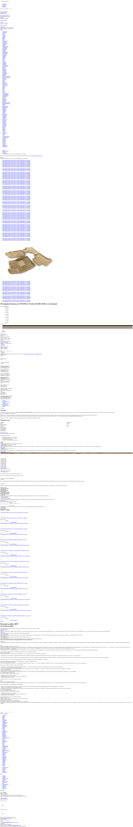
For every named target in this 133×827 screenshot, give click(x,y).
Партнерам (4, 5)
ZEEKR (3, 771)
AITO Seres (4, 715)
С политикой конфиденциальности (8, 822)
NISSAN (4, 753)
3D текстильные (3, 15)
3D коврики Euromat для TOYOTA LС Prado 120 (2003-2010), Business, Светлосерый (15, 615)
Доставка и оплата (5, 403)
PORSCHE (4, 757)
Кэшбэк (3, 406)
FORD (3, 728)
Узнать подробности (4, 629)
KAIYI (3, 742)
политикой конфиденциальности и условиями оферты (34, 506)
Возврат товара (5, 781)
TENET (3, 763)
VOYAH (4, 769)
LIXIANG (4, 748)
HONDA (4, 733)
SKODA (3, 760)
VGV (3, 766)
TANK (3, 762)
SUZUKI (4, 761)
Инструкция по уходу (6, 401)
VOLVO (3, 768)
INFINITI (4, 736)
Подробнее (15, 522)
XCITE (3, 770)
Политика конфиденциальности (6, 818)
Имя (11, 502)
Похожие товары (5, 405)
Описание (4, 400)
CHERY (3, 721)
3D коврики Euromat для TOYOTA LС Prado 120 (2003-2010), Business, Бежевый (14, 561)
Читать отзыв (2, 447)
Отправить (2, 823)
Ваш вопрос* (12, 505)
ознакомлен (10, 822)
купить (11, 522)
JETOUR (4, 740)
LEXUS (3, 747)
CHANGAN (4, 720)
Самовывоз (4, 779)
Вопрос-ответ (4, 404)
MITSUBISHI (4, 752)
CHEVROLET (5, 722)
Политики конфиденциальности (15, 825)
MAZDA (4, 749)
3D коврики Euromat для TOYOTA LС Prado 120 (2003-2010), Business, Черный (14, 550)
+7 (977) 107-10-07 (3, 11)
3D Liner (1, 22)
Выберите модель (3, 28)
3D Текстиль (2, 26)
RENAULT (4, 759)
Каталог (3, 4)
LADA (3, 745)
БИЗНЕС (2, 17)
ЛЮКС (7, 15)
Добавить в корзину (3, 346)
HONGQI (4, 734)
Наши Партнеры (5, 784)
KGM (3, 743)
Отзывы (3, 402)
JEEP (3, 739)
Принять (1, 157)
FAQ (3, 783)
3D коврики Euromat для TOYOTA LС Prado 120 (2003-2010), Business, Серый (14, 572)
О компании (4, 787)
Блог (3, 788)
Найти (1, 29)
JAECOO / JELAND (6, 737)
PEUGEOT (4, 756)
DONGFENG (4, 725)
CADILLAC (4, 719)
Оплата (3, 780)
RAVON (3, 758)
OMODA (4, 754)
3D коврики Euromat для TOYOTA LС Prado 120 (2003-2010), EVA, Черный (13, 583)
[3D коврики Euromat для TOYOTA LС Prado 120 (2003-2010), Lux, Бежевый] (16, 160)
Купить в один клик (4, 347)
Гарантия (4, 775)
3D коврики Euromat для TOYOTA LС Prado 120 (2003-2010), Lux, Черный (13, 517)
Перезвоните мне (3, 12)
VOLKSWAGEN (5, 767)
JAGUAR (4, 738)
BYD (3, 718)
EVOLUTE (4, 726)
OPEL (3, 755)
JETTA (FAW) (4, 741)
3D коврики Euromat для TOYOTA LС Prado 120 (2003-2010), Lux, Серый (13, 539)
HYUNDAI (4, 735)
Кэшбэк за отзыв (5, 778)
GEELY (3, 730)
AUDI (3, 716)
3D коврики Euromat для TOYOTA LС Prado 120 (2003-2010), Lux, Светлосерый (14, 604)
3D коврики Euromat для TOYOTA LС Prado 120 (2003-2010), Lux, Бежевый (13, 528)
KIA (3, 744)
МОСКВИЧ (4, 772)
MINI (3, 751)
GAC (3, 729)
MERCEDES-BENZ (6, 750)
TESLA (3, 764)
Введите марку (3, 27)
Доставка (4, 776)
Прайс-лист (4, 782)
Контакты (4, 6)
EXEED (3, 727)
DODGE (4, 724)
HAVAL (3, 732)
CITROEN (4, 723)
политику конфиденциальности (36, 155)
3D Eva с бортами (3, 20)
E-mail (11, 503)
